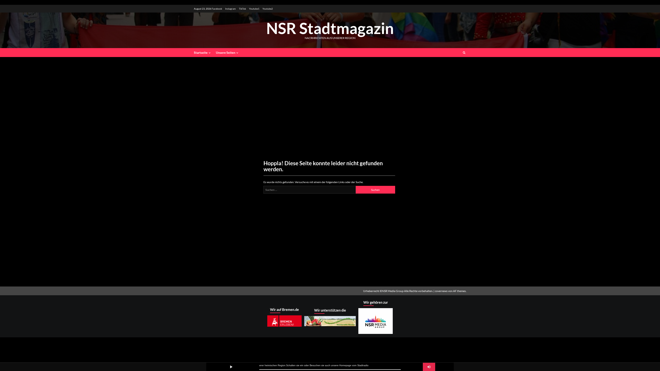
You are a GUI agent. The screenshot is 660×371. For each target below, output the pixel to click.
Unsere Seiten (225, 52)
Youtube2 (267, 8)
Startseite (201, 52)
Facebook (217, 8)
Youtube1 (254, 8)
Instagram (230, 8)
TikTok (242, 8)
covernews (441, 291)
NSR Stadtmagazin (330, 28)
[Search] (464, 52)
